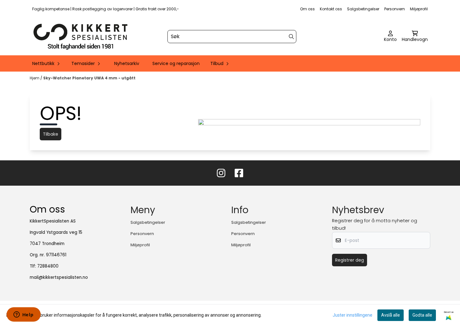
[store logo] (80, 37)
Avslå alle (390, 315)
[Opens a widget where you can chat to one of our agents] (23, 315)
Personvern (394, 9)
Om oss (307, 9)
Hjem (35, 78)
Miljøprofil (419, 9)
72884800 (48, 266)
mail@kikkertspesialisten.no (59, 277)
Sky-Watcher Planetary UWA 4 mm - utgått (89, 78)
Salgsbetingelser (363, 9)
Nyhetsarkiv (126, 63)
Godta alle (422, 315)
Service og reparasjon (176, 63)
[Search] (291, 36)
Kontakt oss (331, 9)
